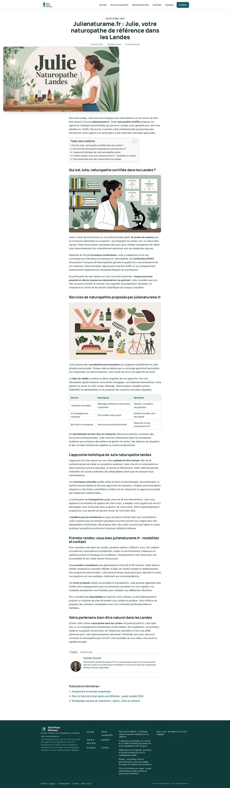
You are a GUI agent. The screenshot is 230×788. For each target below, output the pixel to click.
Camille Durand (92, 658)
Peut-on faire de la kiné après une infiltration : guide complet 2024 (107, 696)
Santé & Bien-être (115, 18)
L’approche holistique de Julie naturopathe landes (97, 152)
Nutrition (157, 4)
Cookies (75, 784)
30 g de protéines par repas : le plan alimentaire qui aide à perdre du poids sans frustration (135, 771)
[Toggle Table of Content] (133, 141)
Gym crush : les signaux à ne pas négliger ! (172, 732)
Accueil (103, 4)
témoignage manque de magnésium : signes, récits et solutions (106, 700)
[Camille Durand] (76, 666)
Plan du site (86, 784)
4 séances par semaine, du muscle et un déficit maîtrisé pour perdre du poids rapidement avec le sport (135, 743)
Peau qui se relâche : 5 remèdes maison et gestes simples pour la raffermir (134, 734)
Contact (183, 4)
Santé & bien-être (140, 4)
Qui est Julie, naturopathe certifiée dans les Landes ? (98, 145)
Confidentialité (64, 784)
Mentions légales (48, 784)
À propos (169, 4)
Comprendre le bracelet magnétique (91, 691)
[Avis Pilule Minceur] (47, 5)
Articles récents (86, 652)
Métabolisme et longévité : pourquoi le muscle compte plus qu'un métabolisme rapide (135, 752)
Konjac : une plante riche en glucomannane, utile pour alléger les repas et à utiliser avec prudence (135, 761)
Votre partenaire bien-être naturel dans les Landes (97, 159)
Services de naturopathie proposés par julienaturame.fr (99, 149)
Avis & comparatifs (119, 4)
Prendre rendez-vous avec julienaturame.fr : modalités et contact (104, 155)
